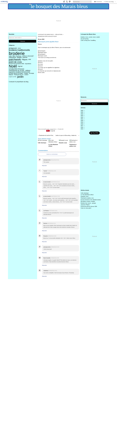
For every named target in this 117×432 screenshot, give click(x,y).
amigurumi (13, 48)
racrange (31, 73)
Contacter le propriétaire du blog (18, 81)
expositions (28, 63)
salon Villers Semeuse (15, 56)
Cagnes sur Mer (12, 76)
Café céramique (85, 193)
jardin (20, 76)
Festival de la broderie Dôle (16, 63)
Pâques (24, 59)
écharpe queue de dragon (16, 73)
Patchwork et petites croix (87, 198)
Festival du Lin (18, 74)
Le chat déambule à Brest (87, 194)
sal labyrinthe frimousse (16, 69)
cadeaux (27, 70)
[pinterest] (70, 2)
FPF (29, 59)
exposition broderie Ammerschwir (19, 72)
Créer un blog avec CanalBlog (88, 40)
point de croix (15, 62)
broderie (17, 53)
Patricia (57, 47)
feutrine (25, 57)
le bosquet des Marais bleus (46, 34)
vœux (19, 48)
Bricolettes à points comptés (88, 201)
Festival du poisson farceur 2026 (89, 206)
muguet (26, 73)
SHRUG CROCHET (28, 56)
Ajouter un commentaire (52, 154)
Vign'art (20, 66)
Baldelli (19, 57)
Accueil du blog (84, 38)
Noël (13, 66)
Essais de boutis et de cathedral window (91, 199)
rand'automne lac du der (16, 70)
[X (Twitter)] (67, 2)
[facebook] (64, 2)
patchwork (15, 59)
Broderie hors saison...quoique (88, 203)
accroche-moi (52, 57)
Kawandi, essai (84, 196)
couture (26, 74)
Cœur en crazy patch (86, 208)
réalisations (12, 57)
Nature (11, 74)
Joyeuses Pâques (85, 204)
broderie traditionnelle (19, 50)
